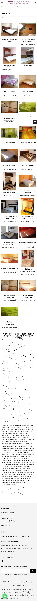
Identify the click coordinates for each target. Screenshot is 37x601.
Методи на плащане (24, 548)
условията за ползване (22, 574)
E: (1, 521)
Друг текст (24, 536)
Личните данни (21, 545)
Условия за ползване (8, 545)
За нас (3, 536)
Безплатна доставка (9, 548)
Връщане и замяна (7, 551)
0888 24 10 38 (7, 595)
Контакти (10, 536)
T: (1, 518)
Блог (17, 536)
